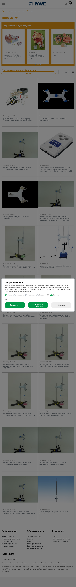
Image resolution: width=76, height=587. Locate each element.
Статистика (20, 295)
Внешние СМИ (44, 295)
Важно (10, 295)
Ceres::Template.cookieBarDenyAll (38, 305)
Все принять (14, 305)
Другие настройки (10, 299)
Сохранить (61, 305)
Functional (56, 295)
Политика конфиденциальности (15, 291)
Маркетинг (31, 295)
